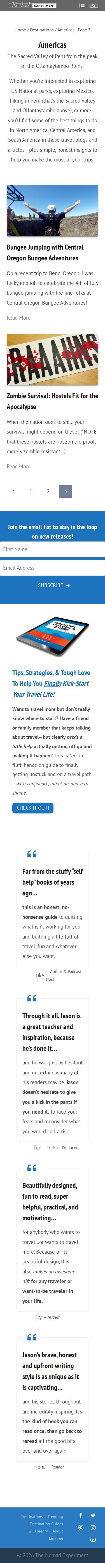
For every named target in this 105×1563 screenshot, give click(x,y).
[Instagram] (93, 1527)
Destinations (32, 1516)
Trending (55, 1516)
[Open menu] (83, 5)
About (58, 1531)
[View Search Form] (93, 6)
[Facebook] (80, 1515)
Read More (21, 318)
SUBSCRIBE (50, 585)
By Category (37, 1531)
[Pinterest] (80, 1527)
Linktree (56, 1538)
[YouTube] (93, 1539)
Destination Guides (46, 1523)
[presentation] (52, 210)
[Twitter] (93, 1515)
